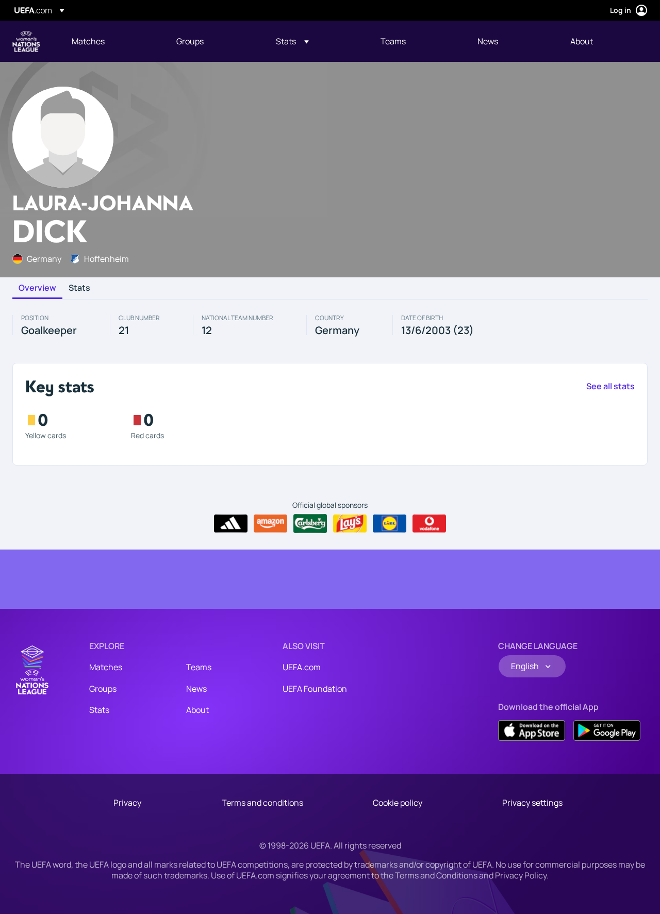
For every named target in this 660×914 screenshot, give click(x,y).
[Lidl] (389, 523)
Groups (103, 688)
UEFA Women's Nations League (26, 41)
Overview (37, 288)
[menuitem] (111, 41)
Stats (79, 288)
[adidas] (231, 523)
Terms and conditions (262, 802)
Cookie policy (397, 802)
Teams (198, 667)
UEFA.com (302, 667)
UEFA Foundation (315, 688)
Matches (105, 667)
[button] (292, 41)
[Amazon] (270, 523)
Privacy (127, 802)
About (197, 710)
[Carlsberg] (310, 523)
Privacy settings (532, 802)
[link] (88, 41)
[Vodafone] (429, 523)
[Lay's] (350, 523)
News (196, 688)
